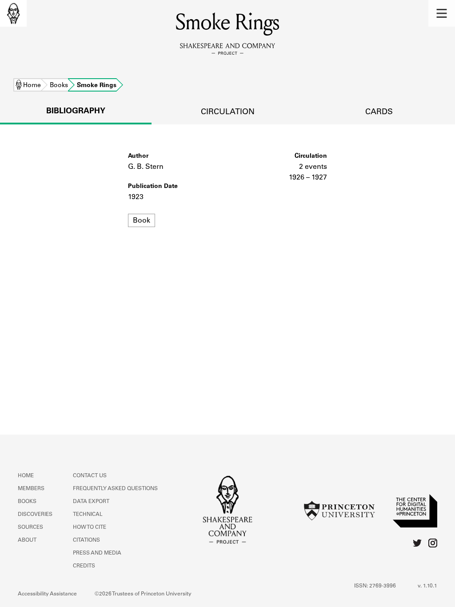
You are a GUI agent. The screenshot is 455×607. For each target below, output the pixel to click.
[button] (441, 13)
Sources (30, 527)
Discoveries (35, 514)
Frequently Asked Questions (115, 488)
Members (31, 488)
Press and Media (97, 553)
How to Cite (89, 527)
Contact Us (90, 476)
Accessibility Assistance (47, 594)
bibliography (75, 112)
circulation (228, 112)
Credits (84, 566)
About (27, 540)
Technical (88, 514)
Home (32, 86)
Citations (86, 540)
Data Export (91, 501)
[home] (13, 13)
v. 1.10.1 (427, 586)
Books (59, 86)
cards (379, 112)
